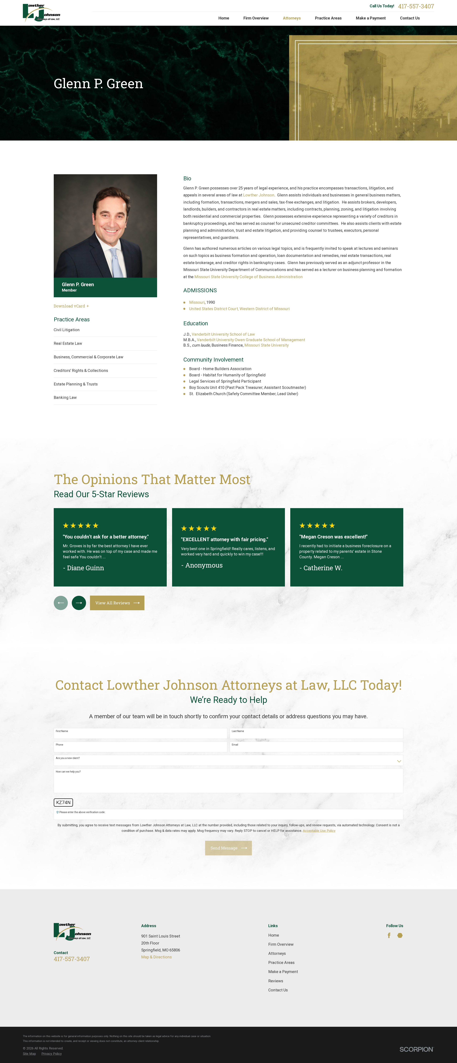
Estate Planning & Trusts (76, 384)
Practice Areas (281, 962)
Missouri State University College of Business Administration (248, 277)
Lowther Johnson (258, 195)
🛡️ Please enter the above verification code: (80, 812)
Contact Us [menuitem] (410, 18)
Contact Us (278, 990)
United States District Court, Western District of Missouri (239, 309)
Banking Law (65, 397)
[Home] (42, 13)
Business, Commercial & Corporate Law (88, 357)
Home (273, 935)
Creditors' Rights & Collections (81, 370)
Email (235, 744)
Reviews (275, 981)
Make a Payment (283, 971)
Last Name (238, 731)
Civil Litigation (67, 330)
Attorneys (277, 953)
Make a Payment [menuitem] (371, 18)
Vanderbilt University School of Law (223, 334)
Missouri (197, 302)
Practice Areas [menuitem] (328, 18)
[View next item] (79, 603)
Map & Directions (156, 957)
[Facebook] (389, 935)
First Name (62, 731)
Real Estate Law (68, 343)
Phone (59, 744)
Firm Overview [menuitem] (256, 18)
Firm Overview (281, 944)
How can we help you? (68, 771)
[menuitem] (29, 1053)
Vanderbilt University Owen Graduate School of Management (251, 340)
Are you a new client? (68, 758)
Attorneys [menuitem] (292, 18)
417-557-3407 (416, 6)
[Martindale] (400, 935)
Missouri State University (266, 345)
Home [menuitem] (224, 18)
